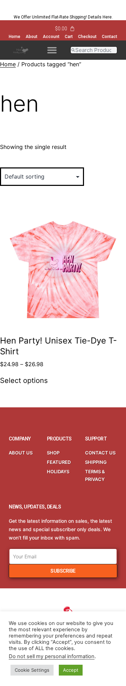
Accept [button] (70, 670)
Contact (109, 36)
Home (14, 36)
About (31, 36)
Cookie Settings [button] (32, 670)
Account (51, 36)
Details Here (100, 17)
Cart (69, 36)
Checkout (87, 36)
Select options (24, 380)
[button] (51, 50)
